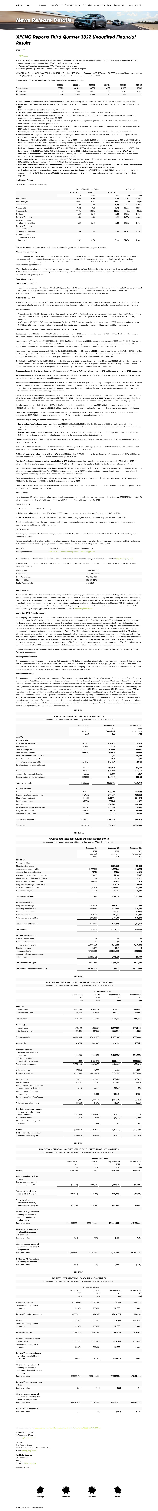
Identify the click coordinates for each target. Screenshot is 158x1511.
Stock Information (72, 5)
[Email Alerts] (66, 1490)
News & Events (55, 5)
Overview (42, 5)
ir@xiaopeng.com (29, 1438)
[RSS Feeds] (92, 1490)
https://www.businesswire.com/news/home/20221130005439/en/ (75, 1428)
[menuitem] (43, 4)
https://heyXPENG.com (84, 608)
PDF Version (23, 56)
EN (130, 5)
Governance (99, 5)
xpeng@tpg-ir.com (29, 1451)
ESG (109, 5)
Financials (87, 5)
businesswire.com (42, 1428)
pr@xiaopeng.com (29, 1463)
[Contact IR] (118, 1490)
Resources (118, 5)
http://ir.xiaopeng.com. (124, 559)
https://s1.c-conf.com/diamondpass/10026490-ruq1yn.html (72, 552)
